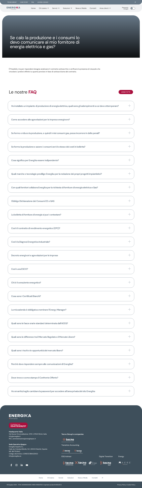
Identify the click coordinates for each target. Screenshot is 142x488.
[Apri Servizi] (59, 8)
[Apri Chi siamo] (48, 8)
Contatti (95, 478)
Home (41, 478)
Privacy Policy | (122, 485)
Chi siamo (50, 478)
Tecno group (12, 2)
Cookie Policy (131, 485)
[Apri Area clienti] (110, 8)
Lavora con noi (42, 2)
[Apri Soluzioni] (71, 8)
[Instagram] (16, 465)
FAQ (32, 2)
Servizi (61, 478)
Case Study (24, 2)
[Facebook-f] (11, 465)
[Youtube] (27, 465)
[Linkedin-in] (21, 465)
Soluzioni (70, 478)
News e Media (82, 478)
